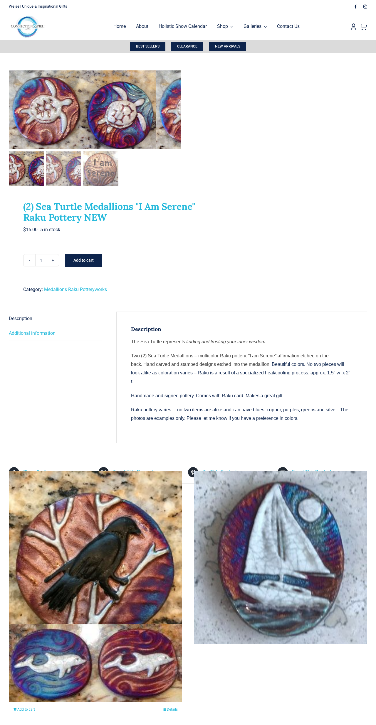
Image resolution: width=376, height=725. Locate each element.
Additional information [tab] (32, 333)
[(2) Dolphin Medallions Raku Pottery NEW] (95, 663)
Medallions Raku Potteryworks (75, 289)
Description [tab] (20, 318)
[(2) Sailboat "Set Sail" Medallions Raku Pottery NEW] (280, 557)
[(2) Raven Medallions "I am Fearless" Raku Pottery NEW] (95, 557)
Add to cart (83, 260)
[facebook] (355, 7)
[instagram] (365, 7)
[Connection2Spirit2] (28, 15)
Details (172, 709)
